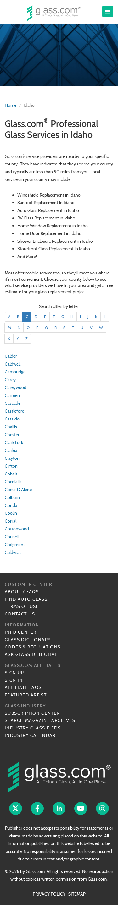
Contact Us (20, 614)
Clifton (11, 466)
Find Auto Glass (26, 599)
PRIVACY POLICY (49, 894)
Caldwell (12, 364)
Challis (11, 427)
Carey (10, 379)
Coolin (11, 513)
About (13, 591)
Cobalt (11, 474)
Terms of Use (22, 606)
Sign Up (14, 672)
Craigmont (15, 544)
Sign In (14, 680)
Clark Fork (14, 442)
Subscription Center (32, 713)
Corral (10, 521)
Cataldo (12, 419)
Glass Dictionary (28, 639)
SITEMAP (77, 894)
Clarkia (11, 450)
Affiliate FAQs (23, 687)
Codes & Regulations (33, 647)
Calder (11, 356)
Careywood (15, 387)
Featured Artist (26, 695)
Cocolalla (13, 482)
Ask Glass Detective (31, 654)
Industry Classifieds (33, 728)
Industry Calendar (30, 735)
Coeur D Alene (18, 489)
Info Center (20, 632)
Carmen (12, 395)
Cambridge (15, 372)
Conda (11, 505)
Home (10, 105)
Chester (12, 434)
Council (12, 536)
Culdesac (13, 552)
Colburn (12, 497)
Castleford (15, 411)
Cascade (12, 403)
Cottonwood (17, 529)
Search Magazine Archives (40, 720)
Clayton (12, 458)
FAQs (32, 591)
